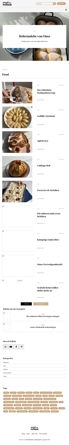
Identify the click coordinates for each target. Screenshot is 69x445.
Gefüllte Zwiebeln (46, 116)
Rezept (45, 405)
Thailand (27, 408)
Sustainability (7, 372)
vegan (12, 411)
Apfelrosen (42, 140)
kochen (7, 399)
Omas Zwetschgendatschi (49, 264)
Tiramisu (54, 408)
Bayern (29, 393)
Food (34, 31)
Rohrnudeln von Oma (34, 36)
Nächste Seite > (41, 304)
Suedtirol (18, 408)
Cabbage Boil (43, 165)
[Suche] (54, 3)
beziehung (57, 392)
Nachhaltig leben (33, 402)
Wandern (55, 411)
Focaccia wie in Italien (48, 190)
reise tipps (37, 405)
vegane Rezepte (22, 411)
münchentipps (9, 402)
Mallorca (28, 399)
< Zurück (26, 304)
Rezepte (53, 405)
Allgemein (6, 362)
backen (13, 392)
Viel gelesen (45, 411)
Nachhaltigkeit (20, 402)
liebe (21, 399)
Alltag (6, 392)
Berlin (36, 393)
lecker (15, 399)
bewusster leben (46, 392)
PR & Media (43, 434)
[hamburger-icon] (66, 9)
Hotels (51, 396)
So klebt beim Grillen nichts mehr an (47, 289)
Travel (43, 314)
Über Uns (35, 434)
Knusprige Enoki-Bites (48, 239)
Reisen (17, 405)
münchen (37, 399)
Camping (7, 396)
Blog (23, 434)
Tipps (46, 408)
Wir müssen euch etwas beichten (48, 215)
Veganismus (33, 411)
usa (6, 411)
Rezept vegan (9, 408)
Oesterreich (53, 402)
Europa (38, 395)
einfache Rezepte (28, 395)
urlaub (62, 408)
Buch (28, 434)
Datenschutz (29, 439)
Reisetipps (27, 405)
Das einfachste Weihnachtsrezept (46, 91)
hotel (45, 395)
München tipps (50, 399)
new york (44, 402)
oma (61, 402)
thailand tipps (37, 408)
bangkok (21, 392)
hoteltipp (59, 395)
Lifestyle (5, 369)
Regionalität (8, 405)
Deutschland (17, 396)
